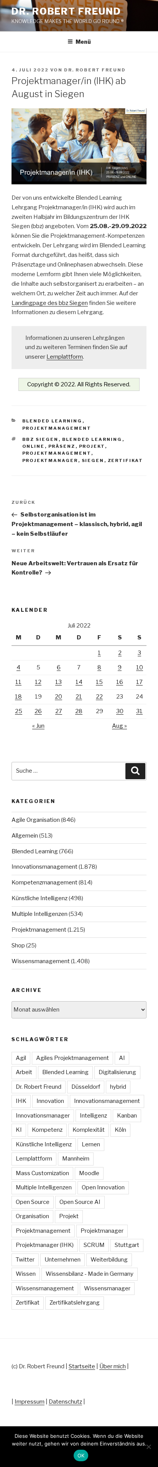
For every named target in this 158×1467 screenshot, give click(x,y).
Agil (21, 1058)
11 (18, 682)
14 (79, 682)
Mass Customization (42, 1173)
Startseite (82, 1366)
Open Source (32, 1202)
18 (18, 696)
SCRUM (94, 1245)
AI (122, 1058)
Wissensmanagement (41, 961)
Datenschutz (65, 1401)
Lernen (91, 1144)
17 (139, 682)
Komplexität (88, 1129)
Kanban (127, 1115)
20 (58, 696)
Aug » (119, 725)
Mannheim (75, 1158)
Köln (120, 1129)
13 (58, 682)
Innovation (50, 1101)
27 (58, 711)
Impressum (29, 1401)
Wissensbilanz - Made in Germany (89, 1273)
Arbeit (24, 1072)
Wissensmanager (107, 1288)
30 (119, 711)
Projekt (92, 446)
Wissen (26, 1273)
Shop (18, 945)
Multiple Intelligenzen (39, 914)
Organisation (32, 1216)
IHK (21, 1101)
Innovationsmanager (43, 1115)
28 (78, 711)
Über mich (112, 1366)
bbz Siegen (40, 439)
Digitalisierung (117, 1072)
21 (79, 696)
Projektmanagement (57, 428)
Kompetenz (47, 1129)
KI (19, 1129)
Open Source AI (79, 1202)
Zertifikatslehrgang (74, 1302)
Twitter (25, 1259)
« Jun (38, 725)
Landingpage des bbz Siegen (50, 303)
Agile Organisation (36, 819)
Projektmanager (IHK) (45, 1245)
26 (38, 711)
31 (139, 711)
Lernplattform (64, 356)
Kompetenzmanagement (44, 882)
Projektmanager (50, 460)
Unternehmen (62, 1259)
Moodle (89, 1173)
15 (99, 682)
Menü (83, 41)
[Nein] (148, 1446)
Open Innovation (103, 1187)
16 (119, 682)
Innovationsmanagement (44, 866)
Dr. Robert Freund (66, 11)
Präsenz (62, 446)
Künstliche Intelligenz (39, 898)
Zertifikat (125, 460)
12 (38, 682)
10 (139, 667)
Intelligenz (93, 1115)
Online (33, 446)
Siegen (93, 460)
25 (18, 711)
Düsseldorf (85, 1086)
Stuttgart (127, 1245)
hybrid (118, 1086)
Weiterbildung (109, 1259)
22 (99, 696)
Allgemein (25, 835)
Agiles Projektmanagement (72, 1058)
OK (81, 1455)
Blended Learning (52, 421)
